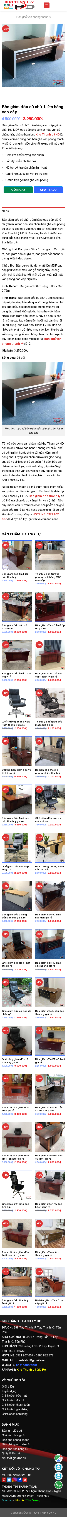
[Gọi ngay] (58, 1485)
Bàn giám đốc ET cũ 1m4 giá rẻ (50, 1061)
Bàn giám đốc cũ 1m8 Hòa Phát (15, 627)
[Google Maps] (58, 1458)
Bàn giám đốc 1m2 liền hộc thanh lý (48, 1205)
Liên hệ (19, 1500)
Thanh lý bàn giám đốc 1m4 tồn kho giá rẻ (15, 1157)
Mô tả (5, 210)
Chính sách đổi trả (13, 1400)
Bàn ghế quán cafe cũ (15, 1444)
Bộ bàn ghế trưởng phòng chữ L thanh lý (47, 771)
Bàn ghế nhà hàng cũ (15, 1448)
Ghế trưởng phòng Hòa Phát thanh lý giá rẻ (16, 723)
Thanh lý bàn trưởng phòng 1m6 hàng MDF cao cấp (48, 576)
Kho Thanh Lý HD (48, 134)
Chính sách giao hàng (15, 1409)
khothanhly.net (26, 1364)
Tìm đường (33, 1500)
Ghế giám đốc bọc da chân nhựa (48, 820)
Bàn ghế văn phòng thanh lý (33, 16)
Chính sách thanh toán (16, 1404)
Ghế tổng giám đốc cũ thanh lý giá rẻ (15, 1061)
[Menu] (46, 5)
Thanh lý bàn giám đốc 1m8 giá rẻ (15, 1109)
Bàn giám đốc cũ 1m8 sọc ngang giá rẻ (48, 964)
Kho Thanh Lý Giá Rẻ (31, 1369)
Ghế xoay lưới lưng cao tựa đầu (15, 1205)
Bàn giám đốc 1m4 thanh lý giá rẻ (16, 675)
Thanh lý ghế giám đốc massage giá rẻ (48, 723)
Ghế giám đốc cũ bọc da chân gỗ (16, 1012)
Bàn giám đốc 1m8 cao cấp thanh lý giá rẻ (15, 820)
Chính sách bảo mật (14, 1395)
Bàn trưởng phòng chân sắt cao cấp (49, 868)
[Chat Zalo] (58, 1467)
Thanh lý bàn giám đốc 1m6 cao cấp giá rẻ (15, 1254)
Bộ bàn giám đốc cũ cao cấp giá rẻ (49, 1302)
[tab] (33, 210)
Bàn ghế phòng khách (15, 1439)
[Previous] (5, 90)
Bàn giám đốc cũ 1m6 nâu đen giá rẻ (48, 916)
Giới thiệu (8, 1386)
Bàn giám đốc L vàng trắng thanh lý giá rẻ (14, 916)
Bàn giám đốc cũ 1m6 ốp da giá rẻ (50, 627)
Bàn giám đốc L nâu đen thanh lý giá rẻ (49, 1012)
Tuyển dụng (9, 1391)
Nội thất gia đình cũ (14, 1458)
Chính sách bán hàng (15, 1413)
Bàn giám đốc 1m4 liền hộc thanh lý (15, 575)
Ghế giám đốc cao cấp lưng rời (15, 868)
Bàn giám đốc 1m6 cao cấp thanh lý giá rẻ (49, 675)
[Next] (15, 90)
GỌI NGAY (18, 189)
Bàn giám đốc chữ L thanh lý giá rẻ (47, 1254)
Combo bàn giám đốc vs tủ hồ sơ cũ (16, 771)
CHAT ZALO (48, 189)
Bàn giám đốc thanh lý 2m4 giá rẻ (15, 1302)
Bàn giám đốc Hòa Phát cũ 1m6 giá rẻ (49, 1157)
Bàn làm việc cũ (12, 1430)
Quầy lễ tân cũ (11, 1453)
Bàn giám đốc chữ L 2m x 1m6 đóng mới (49, 1109)
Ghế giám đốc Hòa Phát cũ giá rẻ (16, 964)
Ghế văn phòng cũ (13, 1435)
